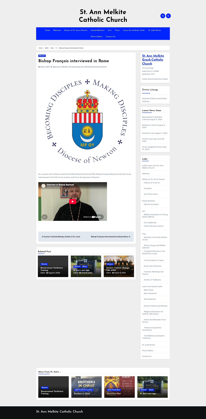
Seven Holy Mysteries (152, 266)
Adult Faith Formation (83, 390)
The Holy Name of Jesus (154, 260)
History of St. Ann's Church (153, 179)
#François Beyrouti (76, 67)
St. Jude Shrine (154, 30)
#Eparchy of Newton (60, 67)
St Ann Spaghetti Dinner (152, 147)
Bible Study (148, 290)
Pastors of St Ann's (152, 183)
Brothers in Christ (149, 125)
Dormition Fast (148, 133)
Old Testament (150, 299)
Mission (42, 56)
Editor (43, 273)
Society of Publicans (152, 280)
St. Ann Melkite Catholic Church (59, 411)
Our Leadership (150, 223)
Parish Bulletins (97, 30)
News (85, 266)
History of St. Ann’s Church (75, 30)
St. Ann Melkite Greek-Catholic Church (153, 59)
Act (109, 30)
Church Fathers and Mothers (156, 306)
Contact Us (110, 37)
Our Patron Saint (151, 194)
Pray (117, 30)
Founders (148, 188)
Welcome (57, 30)
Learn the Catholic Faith (133, 30)
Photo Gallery (97, 37)
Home (47, 30)
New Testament (150, 293)
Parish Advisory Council (154, 226)
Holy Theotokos (114, 390)
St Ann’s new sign (81, 270)
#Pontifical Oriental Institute (96, 67)
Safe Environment (151, 204)
